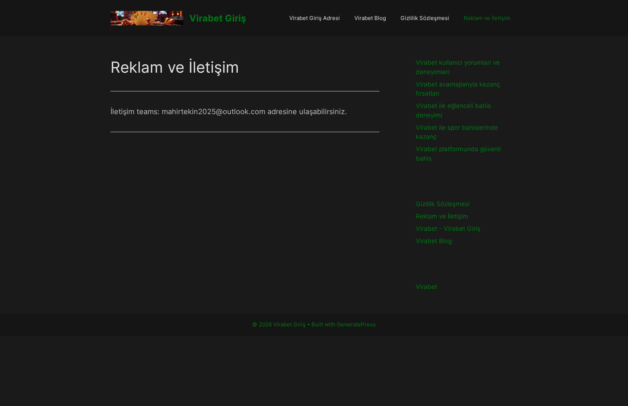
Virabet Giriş (217, 18)
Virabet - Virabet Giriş (448, 228)
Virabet (426, 286)
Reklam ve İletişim (487, 18)
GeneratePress (356, 324)
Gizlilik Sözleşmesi (424, 18)
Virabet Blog (370, 18)
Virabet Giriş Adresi (314, 18)
